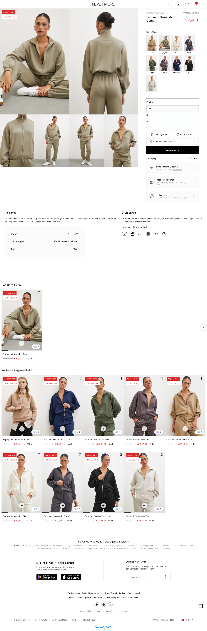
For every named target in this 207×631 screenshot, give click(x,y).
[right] (203, 327)
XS (150, 108)
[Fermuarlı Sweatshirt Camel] (185, 405)
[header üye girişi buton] (178, 4)
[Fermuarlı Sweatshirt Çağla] (22, 320)
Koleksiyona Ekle (162, 134)
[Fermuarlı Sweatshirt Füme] (62, 482)
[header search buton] (170, 4)
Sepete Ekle (172, 150)
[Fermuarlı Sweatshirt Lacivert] (62, 405)
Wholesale (133, 597)
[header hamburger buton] (10, 4)
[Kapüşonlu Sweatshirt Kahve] (22, 405)
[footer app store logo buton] (71, 577)
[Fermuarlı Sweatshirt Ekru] (22, 482)
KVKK (74, 620)
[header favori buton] (187, 4)
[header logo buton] (103, 4)
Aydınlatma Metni (59, 620)
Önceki (186, 13)
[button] (195, 4)
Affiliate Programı (112, 597)
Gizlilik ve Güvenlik (109, 593)
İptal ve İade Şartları (94, 597)
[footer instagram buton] (103, 604)
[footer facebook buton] (96, 604)
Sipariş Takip (81, 593)
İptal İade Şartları (88, 620)
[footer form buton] (166, 577)
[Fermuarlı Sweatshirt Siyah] (103, 482)
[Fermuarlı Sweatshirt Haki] (103, 405)
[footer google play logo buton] (46, 577)
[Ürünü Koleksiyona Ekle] (39, 292)
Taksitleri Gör (177, 169)
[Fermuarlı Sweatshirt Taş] (144, 482)
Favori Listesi (133, 593)
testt (124, 597)
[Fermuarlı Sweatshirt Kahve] (144, 405)
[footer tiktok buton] (110, 604)
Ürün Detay (193, 158)
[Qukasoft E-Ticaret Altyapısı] (103, 627)
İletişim (122, 593)
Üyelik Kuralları (76, 597)
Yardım (70, 593)
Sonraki (195, 13)
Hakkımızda (93, 593)
